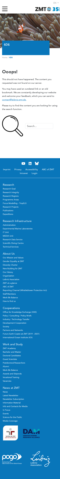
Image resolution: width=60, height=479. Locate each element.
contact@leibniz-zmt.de (14, 99)
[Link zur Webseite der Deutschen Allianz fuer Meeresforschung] (40, 433)
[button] (56, 3)
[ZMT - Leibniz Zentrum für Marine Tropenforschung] (46, 9)
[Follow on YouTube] (23, 163)
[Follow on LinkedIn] (30, 163)
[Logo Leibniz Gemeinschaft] (40, 458)
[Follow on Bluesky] (36, 163)
